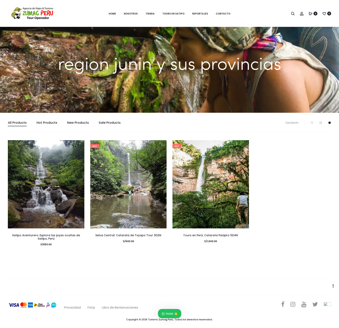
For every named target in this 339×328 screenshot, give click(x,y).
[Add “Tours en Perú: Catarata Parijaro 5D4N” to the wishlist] (244, 145)
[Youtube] (303, 304)
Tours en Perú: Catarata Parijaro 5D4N (210, 235)
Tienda (150, 13)
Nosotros (131, 13)
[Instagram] (292, 304)
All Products (17, 122)
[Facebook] (282, 304)
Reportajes (200, 13)
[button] (79, 153)
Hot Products (46, 122)
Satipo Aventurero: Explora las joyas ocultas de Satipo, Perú (46, 237)
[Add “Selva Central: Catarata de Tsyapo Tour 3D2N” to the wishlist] (162, 145)
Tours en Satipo (173, 13)
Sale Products (110, 122)
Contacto (223, 13)
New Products (78, 122)
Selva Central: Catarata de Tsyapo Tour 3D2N (128, 235)
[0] (311, 13)
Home (112, 13)
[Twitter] (315, 304)
